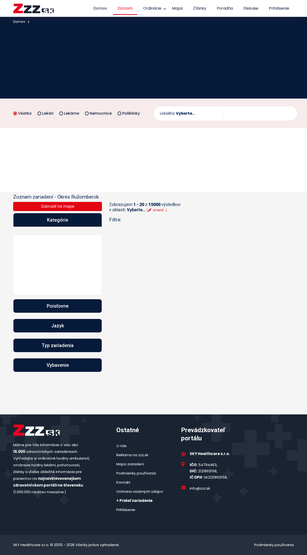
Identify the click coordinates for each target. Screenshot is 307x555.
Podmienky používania (136, 473)
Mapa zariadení (130, 464)
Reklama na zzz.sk (132, 454)
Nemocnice (101, 113)
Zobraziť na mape (57, 206)
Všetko (25, 113)
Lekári (47, 113)
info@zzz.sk (200, 488)
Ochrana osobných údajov (139, 491)
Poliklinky (131, 113)
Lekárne (71, 113)
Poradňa (225, 8)
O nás (121, 445)
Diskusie (250, 8)
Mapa (177, 8)
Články (199, 8)
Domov (100, 8)
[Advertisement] (153, 61)
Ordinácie (152, 8)
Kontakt (123, 482)
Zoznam (125, 8)
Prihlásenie (279, 8)
